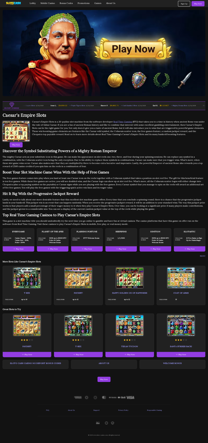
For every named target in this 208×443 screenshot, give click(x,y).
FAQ (47, 410)
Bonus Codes (66, 3)
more (202, 255)
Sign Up (184, 4)
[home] (14, 5)
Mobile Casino (48, 3)
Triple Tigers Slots (65, 106)
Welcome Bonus (172, 363)
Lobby (33, 3)
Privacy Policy (123, 410)
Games (97, 3)
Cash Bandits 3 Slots (116, 106)
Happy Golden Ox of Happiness (129, 293)
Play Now (198, 4)
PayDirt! (78, 293)
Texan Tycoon (129, 346)
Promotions (84, 3)
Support (96, 410)
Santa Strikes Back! (181, 346)
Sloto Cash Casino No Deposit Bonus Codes (35, 363)
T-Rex (27, 293)
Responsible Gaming (154, 410)
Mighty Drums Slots (166, 106)
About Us (110, 3)
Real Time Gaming (122, 121)
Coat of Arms (181, 293)
